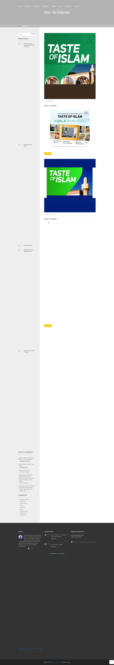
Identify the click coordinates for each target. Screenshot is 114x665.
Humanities (22, 507)
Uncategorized (23, 513)
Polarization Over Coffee (57, 544)
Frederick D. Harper (24, 472)
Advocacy (45, 6)
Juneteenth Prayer (28, 245)
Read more (48, 153)
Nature (21, 509)
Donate (77, 6)
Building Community (24, 499)
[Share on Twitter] (91, 26)
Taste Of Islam (50, 219)
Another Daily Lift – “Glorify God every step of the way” (29, 45)
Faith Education (23, 503)
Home (20, 6)
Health (21, 505)
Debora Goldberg (24, 482)
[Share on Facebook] (88, 26)
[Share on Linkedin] (94, 26)
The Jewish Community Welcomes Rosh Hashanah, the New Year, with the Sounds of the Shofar (26, 487)
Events (54, 6)
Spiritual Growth (24, 511)
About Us (27, 6)
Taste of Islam (50, 106)
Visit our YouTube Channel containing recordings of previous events (30, 649)
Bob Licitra (47, 101)
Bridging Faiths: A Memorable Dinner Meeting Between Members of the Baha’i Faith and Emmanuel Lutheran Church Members (26, 478)
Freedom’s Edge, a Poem (24, 470)
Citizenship (22, 501)
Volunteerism (23, 514)
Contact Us (68, 6)
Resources (36, 6)
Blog (60, 6)
